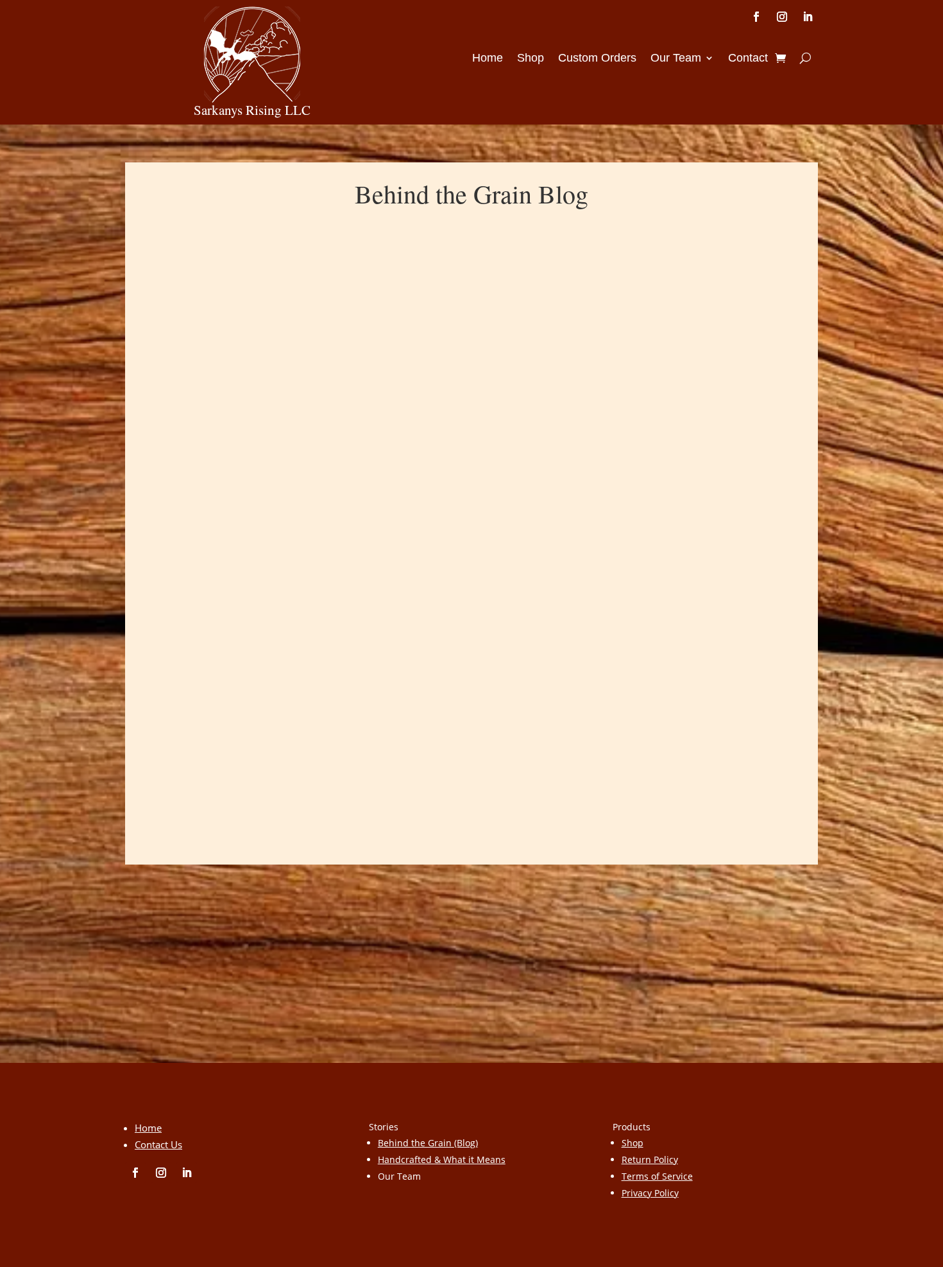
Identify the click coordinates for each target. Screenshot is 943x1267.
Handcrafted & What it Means (441, 1159)
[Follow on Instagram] (782, 16)
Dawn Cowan (204, 721)
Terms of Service (657, 1176)
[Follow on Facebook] (756, 16)
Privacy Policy (650, 1193)
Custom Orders (597, 58)
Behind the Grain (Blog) (428, 1143)
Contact (748, 58)
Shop (530, 58)
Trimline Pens (193, 700)
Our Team (675, 58)
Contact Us (158, 1144)
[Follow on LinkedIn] (807, 16)
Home (487, 58)
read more (176, 786)
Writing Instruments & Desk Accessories (430, 721)
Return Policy (650, 1159)
